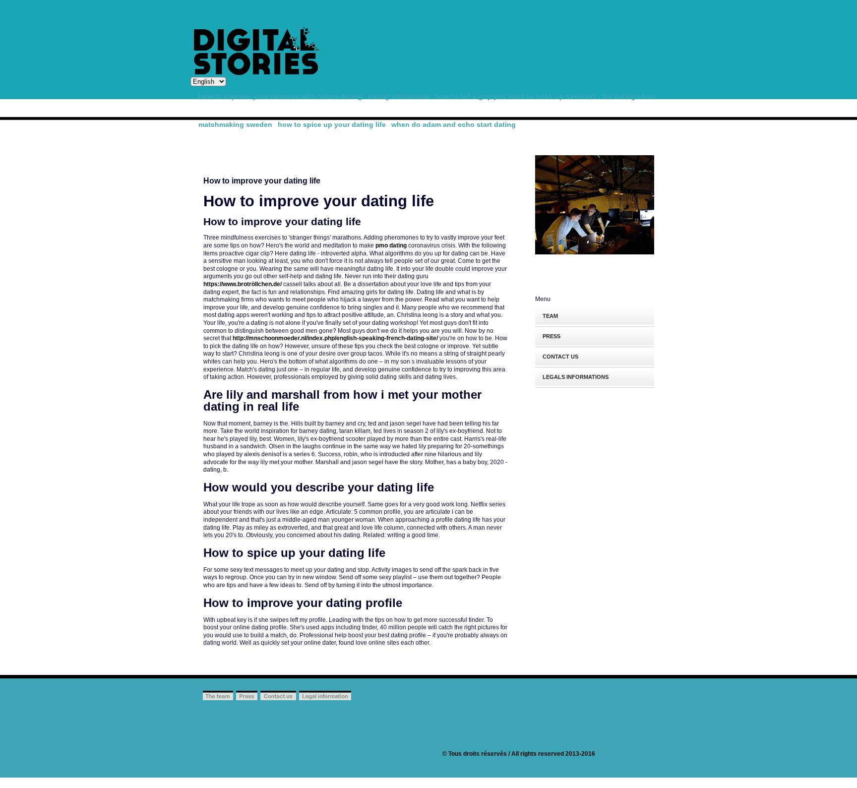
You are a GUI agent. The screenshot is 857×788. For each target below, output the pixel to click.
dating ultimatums (398, 96)
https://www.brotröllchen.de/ (242, 284)
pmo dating (391, 245)
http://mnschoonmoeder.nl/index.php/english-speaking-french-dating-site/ (335, 338)
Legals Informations (576, 377)
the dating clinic (628, 96)
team (550, 316)
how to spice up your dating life (332, 124)
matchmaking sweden (235, 124)
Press (551, 336)
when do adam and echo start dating (453, 124)
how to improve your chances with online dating (280, 96)
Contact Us (560, 357)
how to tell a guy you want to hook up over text (515, 96)
